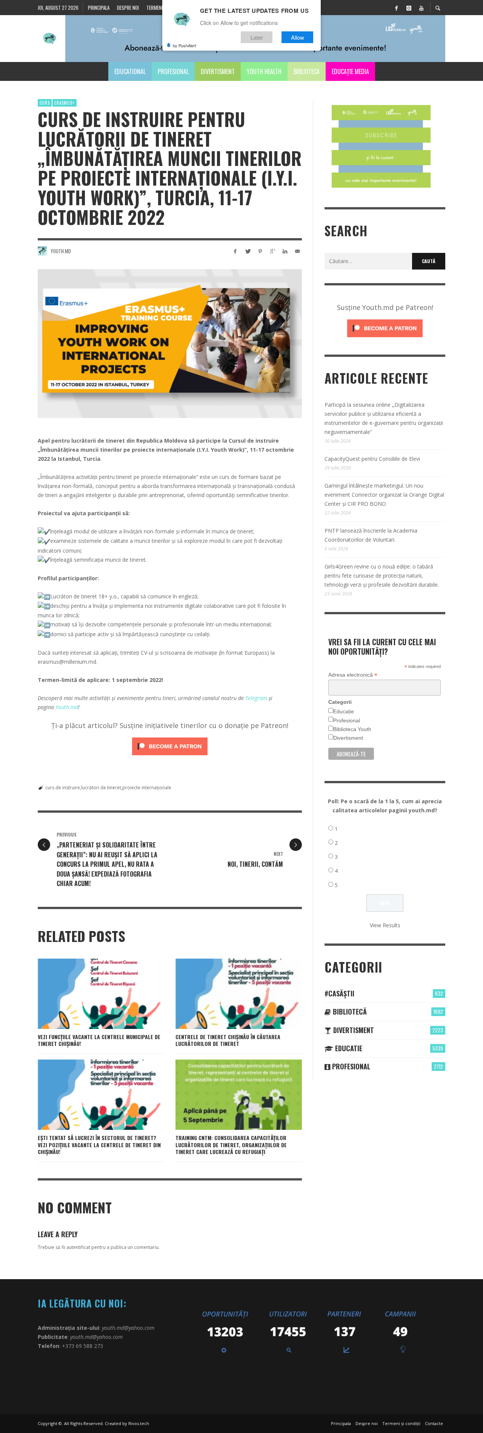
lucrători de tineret (101, 787)
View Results (385, 925)
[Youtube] (421, 7)
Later (257, 37)
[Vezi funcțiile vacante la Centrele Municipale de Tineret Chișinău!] (89, 994)
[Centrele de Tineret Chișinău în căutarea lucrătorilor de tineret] (227, 994)
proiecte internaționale (146, 787)
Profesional (346, 720)
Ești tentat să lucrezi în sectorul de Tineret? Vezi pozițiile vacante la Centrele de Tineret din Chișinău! (99, 1144)
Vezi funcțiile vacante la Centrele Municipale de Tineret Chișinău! (99, 1040)
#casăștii (339, 993)
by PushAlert (184, 45)
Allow (297, 37)
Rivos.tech (138, 1423)
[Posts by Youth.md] (42, 251)
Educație (343, 711)
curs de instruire (62, 787)
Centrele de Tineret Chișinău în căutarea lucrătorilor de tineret (227, 1040)
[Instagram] (408, 7)
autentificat (78, 1247)
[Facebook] (396, 7)
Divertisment (348, 738)
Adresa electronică (352, 675)
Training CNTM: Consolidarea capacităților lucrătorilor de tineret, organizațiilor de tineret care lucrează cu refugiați (231, 1144)
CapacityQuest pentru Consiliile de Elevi (372, 458)
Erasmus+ (64, 103)
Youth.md (61, 251)
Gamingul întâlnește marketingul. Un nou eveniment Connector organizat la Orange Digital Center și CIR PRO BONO (384, 494)
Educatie (347, 1048)
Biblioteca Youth (352, 729)
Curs (45, 103)
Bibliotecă (349, 1011)
